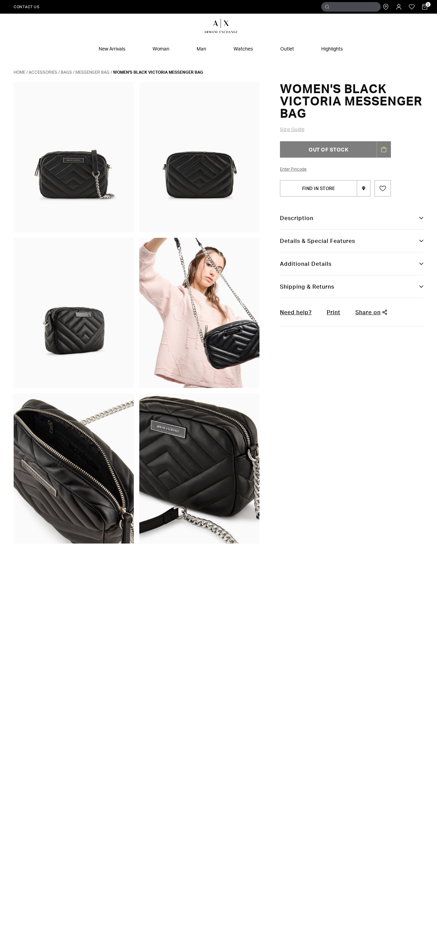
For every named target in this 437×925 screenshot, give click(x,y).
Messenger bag (92, 72)
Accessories (43, 72)
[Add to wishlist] (383, 188)
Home (19, 72)
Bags (66, 72)
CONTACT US (26, 7)
